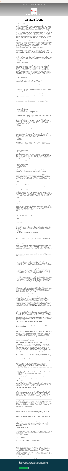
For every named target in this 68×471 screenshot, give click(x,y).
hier (47, 371)
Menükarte (25, 4)
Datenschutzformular (35, 305)
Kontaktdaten (37, 4)
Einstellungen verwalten (37, 464)
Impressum (43, 4)
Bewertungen (31, 4)
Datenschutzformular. (19, 433)
